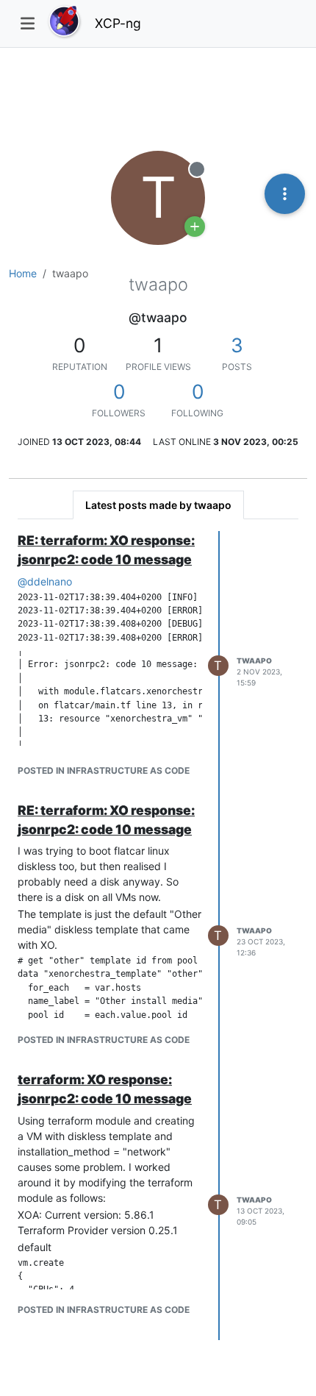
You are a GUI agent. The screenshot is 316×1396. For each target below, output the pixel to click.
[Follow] (194, 226)
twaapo (254, 660)
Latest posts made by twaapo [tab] (158, 505)
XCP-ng (118, 23)
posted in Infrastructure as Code (104, 770)
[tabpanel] (158, 935)
